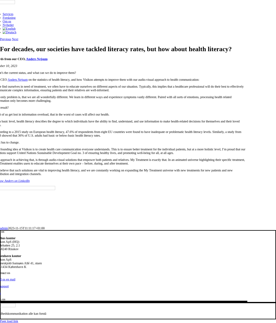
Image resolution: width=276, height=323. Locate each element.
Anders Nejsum (36, 59)
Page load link (9, 321)
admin (4, 228)
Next (15, 39)
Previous (5, 39)
